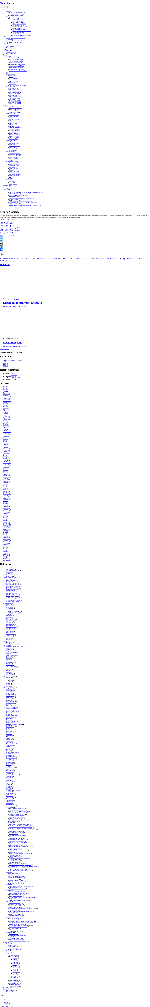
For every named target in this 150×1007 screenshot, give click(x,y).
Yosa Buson (12, 182)
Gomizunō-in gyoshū (11, 707)
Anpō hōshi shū (10, 696)
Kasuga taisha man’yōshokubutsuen (22, 302)
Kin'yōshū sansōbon (14, 614)
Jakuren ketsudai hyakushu (13, 584)
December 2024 (7, 413)
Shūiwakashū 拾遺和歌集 (16, 62)
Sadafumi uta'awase (14, 849)
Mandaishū (9, 659)
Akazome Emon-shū (11, 690)
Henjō (10, 120)
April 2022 (6, 458)
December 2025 (7, 396)
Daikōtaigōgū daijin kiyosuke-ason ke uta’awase (21, 921)
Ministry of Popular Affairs (19, 29)
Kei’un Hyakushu (13, 81)
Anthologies (9, 56)
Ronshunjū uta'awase (14, 848)
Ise (10, 122)
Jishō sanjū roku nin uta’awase (16, 924)
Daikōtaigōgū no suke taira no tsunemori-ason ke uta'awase (24, 922)
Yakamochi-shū (10, 797)
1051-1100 (9, 890)
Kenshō (11, 170)
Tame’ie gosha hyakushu (12, 597)
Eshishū (8, 704)
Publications (9, 642)
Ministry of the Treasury (18, 32)
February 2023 (6, 444)
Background (6, 9)
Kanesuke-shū (9, 720)
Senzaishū (8, 617)
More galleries (4, 349)
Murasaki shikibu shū (11, 743)
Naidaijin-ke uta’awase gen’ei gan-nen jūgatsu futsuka (22, 908)
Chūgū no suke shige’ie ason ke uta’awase (19, 920)
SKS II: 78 (2, 235)
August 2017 (6, 530)
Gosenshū (8, 605)
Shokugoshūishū (10, 632)
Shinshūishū (9, 629)
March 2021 (6, 472)
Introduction (9, 50)
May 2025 (5, 406)
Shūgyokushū (9, 776)
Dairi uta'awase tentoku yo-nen (17, 877)
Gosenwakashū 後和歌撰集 (16, 61)
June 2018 (5, 518)
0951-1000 (9, 872)
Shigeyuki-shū (9, 770)
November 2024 (7, 415)
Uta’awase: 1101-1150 (14, 95)
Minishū (8, 738)
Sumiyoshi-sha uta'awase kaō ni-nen (18, 927)
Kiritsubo (14, 965)
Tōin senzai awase (13, 859)
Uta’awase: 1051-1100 (15, 94)
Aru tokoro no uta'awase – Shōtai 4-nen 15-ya (20, 827)
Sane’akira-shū (10, 762)
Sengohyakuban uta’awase (16, 939)
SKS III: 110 (10, 225)
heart (40, 258)
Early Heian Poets (10, 113)
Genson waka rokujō (11, 652)
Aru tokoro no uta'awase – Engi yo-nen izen (20, 825)
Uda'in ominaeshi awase (15, 821)
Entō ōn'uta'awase (13, 934)
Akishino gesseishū (11, 691)
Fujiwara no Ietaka (14, 175)
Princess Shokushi (13, 158)
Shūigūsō (8, 669)
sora (119, 258)
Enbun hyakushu (10, 580)
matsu (67, 258)
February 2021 (6, 474)
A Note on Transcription (12, 45)
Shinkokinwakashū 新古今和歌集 (18, 71)
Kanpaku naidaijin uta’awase (16, 905)
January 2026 (6, 395)
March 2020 (6, 489)
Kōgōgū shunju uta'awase (15, 896)
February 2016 (6, 554)
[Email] (75, 242)
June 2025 (5, 405)
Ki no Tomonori (13, 123)
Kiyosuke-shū (9, 729)
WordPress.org (6, 1003)
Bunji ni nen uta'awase (15, 918)
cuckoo (26, 258)
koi (55, 258)
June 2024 (5, 422)
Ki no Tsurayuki (13, 125)
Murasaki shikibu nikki (15, 948)
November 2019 (7, 495)
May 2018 (5, 519)
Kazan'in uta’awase (14, 879)
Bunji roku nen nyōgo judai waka (14, 646)
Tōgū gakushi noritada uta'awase (17, 889)
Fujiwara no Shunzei (14, 155)
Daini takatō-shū (10, 700)
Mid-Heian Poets (10, 140)
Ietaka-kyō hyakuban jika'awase (17, 935)
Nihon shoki (9, 952)
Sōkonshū (8, 672)
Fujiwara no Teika (13, 157)
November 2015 (7, 558)
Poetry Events (9, 574)
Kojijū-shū (8, 732)
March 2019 (6, 505)
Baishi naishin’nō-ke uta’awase (17, 891)
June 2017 (5, 533)
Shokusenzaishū (10, 635)
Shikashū (8, 618)
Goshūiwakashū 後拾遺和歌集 (17, 64)
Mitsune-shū (9, 739)
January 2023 (6, 446)
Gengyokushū (9, 651)
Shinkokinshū (9, 624)
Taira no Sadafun (13, 139)
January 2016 (6, 556)
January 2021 (6, 475)
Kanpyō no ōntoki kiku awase (16, 810)
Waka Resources (7, 185)
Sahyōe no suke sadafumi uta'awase (18, 851)
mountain (82, 258)
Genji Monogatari (13, 956)
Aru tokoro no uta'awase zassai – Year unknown (21, 828)
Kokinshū (8, 615)
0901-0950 (9, 822)
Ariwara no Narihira (14, 115)
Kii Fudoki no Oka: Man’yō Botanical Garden (20, 201)
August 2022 (6, 453)
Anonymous (6, 258)
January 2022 (6, 460)
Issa (10, 682)
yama (5, 260)
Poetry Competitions (11, 86)
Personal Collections (8, 687)
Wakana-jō (15, 976)
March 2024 (6, 426)
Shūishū (8, 639)
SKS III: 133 (10, 229)
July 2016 (5, 547)
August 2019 (6, 499)
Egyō (10, 117)
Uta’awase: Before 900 (15, 88)
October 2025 (6, 399)
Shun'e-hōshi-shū (10, 782)
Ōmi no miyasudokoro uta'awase (17, 845)
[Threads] (75, 244)
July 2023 (5, 437)
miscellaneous (72, 258)
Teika (134, 258)
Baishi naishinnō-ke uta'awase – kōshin (19, 893)
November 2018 (7, 510)
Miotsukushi (15, 967)
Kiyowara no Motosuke (15, 127)
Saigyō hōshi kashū (11, 758)
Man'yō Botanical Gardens (12, 570)
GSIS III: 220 (3, 226)
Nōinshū (8, 746)
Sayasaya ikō (9, 766)
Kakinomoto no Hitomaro (15, 108)
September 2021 (7, 465)
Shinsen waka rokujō (11, 667)
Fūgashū (8, 604)
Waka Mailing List (10, 53)
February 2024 (6, 427)
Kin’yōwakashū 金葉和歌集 (16, 66)
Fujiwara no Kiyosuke (14, 153)
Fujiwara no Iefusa (14, 171)
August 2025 (6, 402)
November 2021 (7, 463)
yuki (9, 260)
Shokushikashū (10, 636)
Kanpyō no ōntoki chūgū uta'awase (18, 842)
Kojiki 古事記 (13, 75)
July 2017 (5, 532)
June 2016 (5, 549)
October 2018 (6, 512)
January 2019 (6, 508)
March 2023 (6, 443)
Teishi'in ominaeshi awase (15, 818)
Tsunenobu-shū (10, 794)
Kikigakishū (9, 725)
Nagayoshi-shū (10, 745)
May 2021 (5, 471)
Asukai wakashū (10, 697)
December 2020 (7, 477)
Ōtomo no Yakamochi (14, 109)
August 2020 (6, 482)
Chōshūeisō (9, 698)
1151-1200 (9, 917)
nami (90, 258)
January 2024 (6, 429)
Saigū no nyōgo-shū (11, 756)
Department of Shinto (17, 21)
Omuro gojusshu (10, 662)
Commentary (6, 43)
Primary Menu (4, 7)
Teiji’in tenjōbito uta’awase (16, 856)
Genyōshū (8, 653)
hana (34, 259)
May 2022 (5, 457)
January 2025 (6, 412)
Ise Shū (11, 77)
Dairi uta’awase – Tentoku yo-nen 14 (12, 360)
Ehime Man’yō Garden (15, 203)
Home (4, 49)
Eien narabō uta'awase (14, 903)
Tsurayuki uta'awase (14, 860)
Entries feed (6, 1000)
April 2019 (6, 503)
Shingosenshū (9, 621)
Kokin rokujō (12, 84)
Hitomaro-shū (9, 710)
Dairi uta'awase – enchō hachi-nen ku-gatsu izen (21, 836)
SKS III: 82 (10, 223)
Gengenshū (9, 649)
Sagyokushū (9, 755)
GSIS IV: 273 (3, 229)
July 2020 (5, 484)
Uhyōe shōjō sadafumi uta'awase (17, 863)
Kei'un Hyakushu (10, 587)
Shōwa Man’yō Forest (14, 196)
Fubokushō (9, 648)
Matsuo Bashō (12, 181)
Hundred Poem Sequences (9, 577)
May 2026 (5, 389)
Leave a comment (21, 306)
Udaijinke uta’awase (14, 928)
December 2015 (7, 557)
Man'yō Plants (9, 572)
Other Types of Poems (8, 676)
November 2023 (7, 432)
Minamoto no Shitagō (14, 130)
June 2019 (5, 501)
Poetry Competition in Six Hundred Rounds (20, 925)
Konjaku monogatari (14, 983)
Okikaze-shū (9, 748)
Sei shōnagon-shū (10, 767)
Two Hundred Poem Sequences (14, 42)
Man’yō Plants (9, 48)
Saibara (8, 684)
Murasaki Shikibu (13, 150)
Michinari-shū (9, 736)
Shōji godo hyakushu (11, 591)
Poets (4, 105)
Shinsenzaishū (9, 625)
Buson (11, 680)
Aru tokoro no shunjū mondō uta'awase (19, 824)
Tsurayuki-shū (9, 796)
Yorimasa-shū (9, 798)
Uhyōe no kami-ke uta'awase (16, 915)
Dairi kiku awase (13, 834)
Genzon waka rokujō (11, 655)
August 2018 (6, 515)
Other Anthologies (7, 645)
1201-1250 (9, 932)
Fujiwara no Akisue (14, 143)
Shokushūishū (9, 638)
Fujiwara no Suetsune (14, 164)
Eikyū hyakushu (13, 79)
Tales (7, 953)
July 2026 (5, 387)
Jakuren (11, 178)
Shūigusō (8, 777)
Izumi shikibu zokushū (11, 715)
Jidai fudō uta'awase (14, 936)
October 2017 (6, 527)
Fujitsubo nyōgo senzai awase (16, 838)
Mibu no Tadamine (14, 129)
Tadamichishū (9, 786)
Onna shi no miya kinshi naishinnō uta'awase (20, 846)
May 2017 (5, 534)
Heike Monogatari (13, 980)
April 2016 (6, 551)
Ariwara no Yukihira (14, 116)
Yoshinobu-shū (10, 800)
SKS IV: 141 (10, 232)
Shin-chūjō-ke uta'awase (15, 914)
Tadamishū (9, 789)
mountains (86, 258)
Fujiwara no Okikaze (14, 146)
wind (149, 258)
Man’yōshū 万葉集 (14, 57)
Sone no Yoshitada (14, 136)
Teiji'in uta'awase (13, 855)
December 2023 (7, 430)
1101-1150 (8, 901)
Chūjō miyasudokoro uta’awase (17, 808)
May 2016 (5, 550)
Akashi (14, 959)
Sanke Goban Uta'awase (15, 912)
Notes (7, 573)
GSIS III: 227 (3, 228)
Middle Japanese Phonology (16, 15)
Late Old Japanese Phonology (16, 14)
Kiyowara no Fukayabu (15, 126)
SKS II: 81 (9, 222)
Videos (5, 989)
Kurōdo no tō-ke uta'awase (16, 880)
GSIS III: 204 (3, 225)
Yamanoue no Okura (14, 112)
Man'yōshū (9, 658)
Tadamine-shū (9, 787)
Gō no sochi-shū (10, 705)
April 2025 (6, 408)
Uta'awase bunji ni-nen (15, 929)
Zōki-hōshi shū (10, 804)
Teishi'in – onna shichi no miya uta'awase (19, 858)
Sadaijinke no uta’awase (15, 887)
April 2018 (6, 520)
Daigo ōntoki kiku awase (15, 831)
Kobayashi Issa (13, 184)
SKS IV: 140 (10, 231)
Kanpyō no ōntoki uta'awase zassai (18, 813)
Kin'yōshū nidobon (14, 613)
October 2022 (6, 450)
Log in (4, 999)
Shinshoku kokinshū (11, 627)
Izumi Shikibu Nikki (14, 945)
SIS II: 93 (5, 361)
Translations (9, 188)
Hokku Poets (9, 179)
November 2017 (7, 526)
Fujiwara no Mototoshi (15, 154)
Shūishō (8, 670)
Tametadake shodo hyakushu (13, 600)
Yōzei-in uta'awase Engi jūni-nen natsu (19, 867)
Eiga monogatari (13, 955)
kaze (53, 258)
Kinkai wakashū (10, 727)
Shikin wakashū (10, 772)
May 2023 (5, 440)
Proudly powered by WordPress (8, 1006)
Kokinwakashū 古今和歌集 (16, 59)
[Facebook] (75, 237)
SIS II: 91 (5, 364)
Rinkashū (8, 751)
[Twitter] (75, 239)
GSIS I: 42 (2, 222)
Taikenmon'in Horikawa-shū (13, 790)
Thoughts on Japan (11, 52)
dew (29, 258)
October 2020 (6, 479)
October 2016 (6, 543)
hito (44, 258)
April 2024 (6, 425)
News (4, 641)
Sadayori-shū (9, 753)
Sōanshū (8, 784)
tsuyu (142, 258)
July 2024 (5, 420)
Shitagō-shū (9, 773)
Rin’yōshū (8, 663)
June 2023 (5, 439)
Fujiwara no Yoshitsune (15, 163)
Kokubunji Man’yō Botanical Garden (18, 195)
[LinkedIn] (75, 247)
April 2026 (6, 391)
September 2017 (7, 529)
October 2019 (6, 496)
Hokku (8, 677)
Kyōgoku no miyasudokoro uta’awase (18, 843)
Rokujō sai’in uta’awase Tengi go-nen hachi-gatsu (21, 897)
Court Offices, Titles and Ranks (17, 18)
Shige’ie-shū (9, 769)
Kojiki (7, 951)
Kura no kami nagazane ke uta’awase (18, 907)
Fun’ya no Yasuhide (14, 119)
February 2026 (6, 394)
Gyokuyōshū (9, 608)
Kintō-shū (8, 728)
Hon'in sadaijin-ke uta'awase (16, 841)
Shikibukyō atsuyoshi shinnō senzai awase (19, 853)
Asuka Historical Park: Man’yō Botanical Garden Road (23, 202)
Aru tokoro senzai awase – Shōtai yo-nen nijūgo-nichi (22, 829)
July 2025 (5, 403)
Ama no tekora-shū (11, 694)
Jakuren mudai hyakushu (12, 586)
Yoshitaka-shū (9, 803)
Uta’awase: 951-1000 (14, 91)
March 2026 (6, 392)
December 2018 (7, 509)
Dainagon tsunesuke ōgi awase (17, 832)
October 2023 (6, 433)
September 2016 (7, 544)
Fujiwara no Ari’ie (13, 167)
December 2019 (7, 494)
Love (63, 258)
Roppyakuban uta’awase (12, 161)
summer (128, 258)
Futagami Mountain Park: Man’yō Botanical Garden (22, 198)
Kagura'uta (9, 683)
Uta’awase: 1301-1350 (15, 101)
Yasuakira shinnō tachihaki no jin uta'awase (20, 865)
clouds (23, 258)
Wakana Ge (15, 974)
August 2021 (6, 467)
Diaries (8, 943)
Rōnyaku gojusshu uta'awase (16, 938)
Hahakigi (14, 962)
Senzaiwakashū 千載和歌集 (16, 69)
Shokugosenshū (10, 631)
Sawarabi (14, 970)
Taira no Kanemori (14, 137)
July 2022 (5, 454)
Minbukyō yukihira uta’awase (16, 815)
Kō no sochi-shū (10, 731)
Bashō (10, 679)
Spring (122, 258)
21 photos (16, 299)
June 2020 (5, 485)
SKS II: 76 (2, 233)
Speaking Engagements (12, 643)
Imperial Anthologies (8, 603)
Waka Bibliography (11, 186)
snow (113, 258)
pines (95, 258)
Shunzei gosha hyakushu (12, 596)
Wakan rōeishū (10, 674)
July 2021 (5, 468)
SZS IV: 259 (12, 373)
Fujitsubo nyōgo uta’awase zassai (17, 839)
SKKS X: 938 (12, 379)
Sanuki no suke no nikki (15, 949)
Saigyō (11, 160)
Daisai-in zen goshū (11, 701)
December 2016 (7, 540)
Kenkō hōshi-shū (10, 722)
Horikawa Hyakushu (11, 583)
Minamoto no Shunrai (14, 148)
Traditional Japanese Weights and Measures (20, 35)
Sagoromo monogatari (14, 984)
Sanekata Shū (9, 39)
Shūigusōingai (9, 779)
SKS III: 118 (10, 226)
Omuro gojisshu (10, 660)
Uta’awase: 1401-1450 (15, 103)
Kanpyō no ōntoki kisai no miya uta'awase (19, 811)
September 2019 (7, 498)
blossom (19, 258)
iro (50, 258)
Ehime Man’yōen (12, 342)
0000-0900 (9, 807)
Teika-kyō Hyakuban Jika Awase (17, 85)
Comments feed (7, 1002)
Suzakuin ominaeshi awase (16, 817)
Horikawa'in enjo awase (15, 904)
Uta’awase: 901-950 (14, 89)
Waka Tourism (6, 189)
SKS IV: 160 (10, 233)
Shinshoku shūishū (11, 628)
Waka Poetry (7, 3)
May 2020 (5, 487)
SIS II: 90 (5, 366)
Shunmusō (8, 783)
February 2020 (6, 491)
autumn (13, 258)
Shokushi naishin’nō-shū (12, 774)
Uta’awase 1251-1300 (14, 99)
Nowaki (14, 969)
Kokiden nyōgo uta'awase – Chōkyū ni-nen (20, 886)
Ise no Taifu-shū (10, 713)
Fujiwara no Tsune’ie (14, 172)
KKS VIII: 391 (12, 376)
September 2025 (7, 401)
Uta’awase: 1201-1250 (15, 98)
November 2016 (7, 541)
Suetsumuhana (16, 972)
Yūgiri (14, 979)
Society (8, 17)
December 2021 (7, 461)
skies (105, 258)
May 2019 (5, 502)
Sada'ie (97, 258)
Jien (10, 177)
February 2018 (6, 522)
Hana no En (15, 963)
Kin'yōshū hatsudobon (14, 611)
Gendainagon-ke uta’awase (16, 894)
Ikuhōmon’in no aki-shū (12, 711)
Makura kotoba (10, 46)
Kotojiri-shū (9, 734)
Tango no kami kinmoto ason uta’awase (19, 900)
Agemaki (14, 958)
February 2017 (6, 537)
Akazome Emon (13, 141)
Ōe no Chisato (12, 132)
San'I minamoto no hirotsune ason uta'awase (20, 911)
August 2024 (6, 419)
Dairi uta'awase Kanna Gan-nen (17, 876)
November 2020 (7, 478)
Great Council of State (18, 22)
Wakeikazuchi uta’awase (15, 931)
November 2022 (7, 449)
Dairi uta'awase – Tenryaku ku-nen (18, 874)
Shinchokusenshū (10, 620)
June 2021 (5, 470)
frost (31, 258)
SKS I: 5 (2, 232)
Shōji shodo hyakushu (11, 593)
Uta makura (9, 576)
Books (4, 36)
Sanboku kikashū (10, 759)
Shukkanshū (9, 780)
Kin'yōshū (8, 610)
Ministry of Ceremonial (18, 25)
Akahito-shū (9, 689)
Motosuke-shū (9, 741)
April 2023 (6, 441)
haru (37, 258)
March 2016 (6, 553)
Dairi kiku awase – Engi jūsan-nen (17, 835)
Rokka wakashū (10, 665)
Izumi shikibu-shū (10, 717)
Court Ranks (15, 19)
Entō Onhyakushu (13, 78)
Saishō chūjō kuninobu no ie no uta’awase (19, 898)
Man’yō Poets (9, 106)
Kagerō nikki (12, 946)
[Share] (75, 249)
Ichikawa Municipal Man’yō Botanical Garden (20, 194)
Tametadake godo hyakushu (13, 598)
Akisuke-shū (9, 693)
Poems (4, 55)
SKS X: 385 (17, 230)
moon (78, 259)
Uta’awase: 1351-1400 (15, 102)
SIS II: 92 (5, 363)
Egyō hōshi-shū (10, 703)
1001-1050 (9, 884)
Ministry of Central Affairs (19, 24)
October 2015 (6, 560)
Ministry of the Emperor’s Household (21, 31)
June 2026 (5, 388)
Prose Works (6, 942)
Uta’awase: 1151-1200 (15, 96)
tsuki (139, 258)
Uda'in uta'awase (13, 862)
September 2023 (7, 434)
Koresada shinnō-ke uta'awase (16, 814)
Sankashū (8, 765)
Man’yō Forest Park (14, 199)
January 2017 (6, 539)
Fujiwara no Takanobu (15, 174)
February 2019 (6, 506)
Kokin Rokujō (9, 656)
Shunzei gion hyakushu (12, 594)
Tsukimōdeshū (9, 673)
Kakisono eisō (9, 718)
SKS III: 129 (10, 228)
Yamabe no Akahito (14, 110)
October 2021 (6, 464)
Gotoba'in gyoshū (10, 708)
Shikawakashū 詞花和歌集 (16, 67)
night (92, 258)
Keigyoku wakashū (11, 721)
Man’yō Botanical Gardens (13, 191)
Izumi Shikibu (12, 147)
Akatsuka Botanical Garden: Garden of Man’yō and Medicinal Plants (26, 192)
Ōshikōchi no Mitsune (14, 134)
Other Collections (10, 74)
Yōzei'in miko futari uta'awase (16, 869)
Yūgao (14, 977)
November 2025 (7, 398)
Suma (13, 973)
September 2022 (7, 451)
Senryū (8, 72)
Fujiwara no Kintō (13, 144)
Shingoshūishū (10, 622)
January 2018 (6, 523)
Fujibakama (15, 960)
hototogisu (47, 258)
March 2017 (6, 536)
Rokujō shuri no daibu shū (12, 752)
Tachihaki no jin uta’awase (16, 883)
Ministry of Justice (17, 28)
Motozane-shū (9, 742)
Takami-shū (9, 791)
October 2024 (6, 416)
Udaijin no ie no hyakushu (12, 601)
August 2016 (6, 546)
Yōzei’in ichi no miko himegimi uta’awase (19, 870)
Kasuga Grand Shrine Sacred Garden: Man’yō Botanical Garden (25, 205)
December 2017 (7, 525)
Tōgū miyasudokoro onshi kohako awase (19, 820)
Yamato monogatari (14, 986)
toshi (137, 258)
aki (1, 259)
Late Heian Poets (10, 151)
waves (146, 258)
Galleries (5, 264)
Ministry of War (16, 33)
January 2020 (6, 492)
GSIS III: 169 (3, 223)
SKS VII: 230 (10, 235)
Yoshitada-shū (9, 801)
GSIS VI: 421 (3, 231)
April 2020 (6, 488)
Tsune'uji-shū (9, 793)
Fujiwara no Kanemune (15, 165)
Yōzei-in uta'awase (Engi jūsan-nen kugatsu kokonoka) (23, 866)
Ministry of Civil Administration (20, 26)
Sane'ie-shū (9, 760)
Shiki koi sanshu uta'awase (16, 852)
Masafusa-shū (9, 735)
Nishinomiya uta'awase (15, 910)
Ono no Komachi (13, 133)
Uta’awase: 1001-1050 (15, 92)
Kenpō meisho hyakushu (12, 589)
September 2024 (7, 418)
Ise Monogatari (13, 982)
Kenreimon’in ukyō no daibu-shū (14, 724)
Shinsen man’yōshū (11, 666)
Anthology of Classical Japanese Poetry (16, 38)
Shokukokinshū (10, 634)
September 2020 (7, 481)
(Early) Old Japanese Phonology (17, 12)
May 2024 (5, 423)
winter (2, 260)
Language (8, 11)
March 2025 (6, 409)
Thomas (15, 306)
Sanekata (101, 258)
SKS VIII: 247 (17, 227)
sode (116, 258)
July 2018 (5, 516)
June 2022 (5, 456)
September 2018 (7, 513)
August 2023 (6, 436)
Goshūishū (9, 607)
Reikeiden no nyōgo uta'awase (16, 882)
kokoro (58, 258)
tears (132, 258)
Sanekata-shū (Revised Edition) (14, 40)
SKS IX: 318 (17, 228)
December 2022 (7, 447)
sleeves (109, 259)
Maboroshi (15, 966)
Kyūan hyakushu (10, 590)
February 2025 (6, 410)
